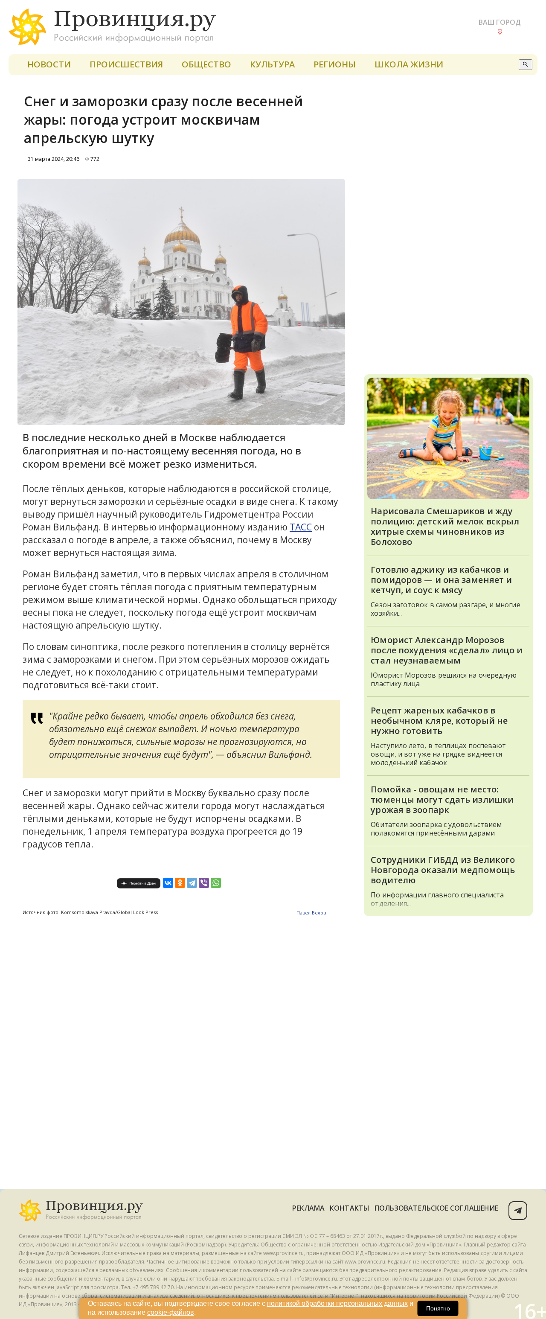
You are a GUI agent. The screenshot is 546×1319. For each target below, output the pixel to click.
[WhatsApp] (216, 883)
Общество (206, 64)
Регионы (335, 64)
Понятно (438, 1308)
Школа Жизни (409, 64)
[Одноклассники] (180, 883)
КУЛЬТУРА (272, 64)
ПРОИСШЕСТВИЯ (126, 64)
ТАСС (301, 527)
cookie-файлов (170, 1312)
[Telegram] (192, 883)
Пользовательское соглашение (436, 1208)
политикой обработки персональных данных (337, 1303)
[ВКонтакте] (168, 883)
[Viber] (204, 883)
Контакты (349, 1208)
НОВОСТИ (49, 64)
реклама (308, 1208)
